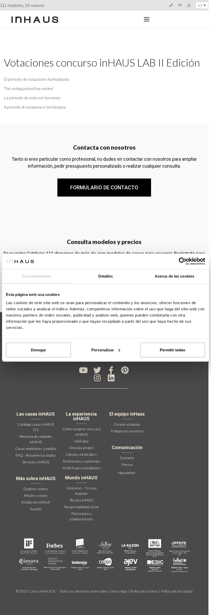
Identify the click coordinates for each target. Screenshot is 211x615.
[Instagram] (97, 378)
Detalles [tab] (105, 276)
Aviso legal (119, 591)
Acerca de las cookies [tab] (174, 276)
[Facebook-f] (111, 370)
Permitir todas (172, 349)
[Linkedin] (111, 378)
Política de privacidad (176, 591)
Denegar (38, 349)
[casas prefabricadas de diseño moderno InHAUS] (35, 20)
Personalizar (102, 349)
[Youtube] (83, 370)
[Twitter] (97, 370)
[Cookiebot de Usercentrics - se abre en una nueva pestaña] (182, 261)
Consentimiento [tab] (36, 276)
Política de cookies (144, 591)
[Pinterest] (125, 370)
